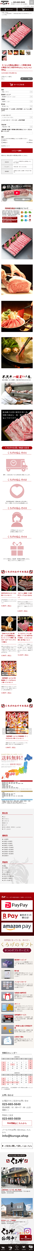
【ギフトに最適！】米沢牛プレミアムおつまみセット (25, 595)
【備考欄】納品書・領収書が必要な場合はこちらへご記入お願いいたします (16, 130)
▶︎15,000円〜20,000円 (8, 849)
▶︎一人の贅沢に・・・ (8, 872)
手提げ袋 (4, 124)
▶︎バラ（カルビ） (6, 829)
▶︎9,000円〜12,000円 (7, 845)
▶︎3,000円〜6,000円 (7, 841)
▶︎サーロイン (5, 819)
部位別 (6, 12)
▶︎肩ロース (5, 823)
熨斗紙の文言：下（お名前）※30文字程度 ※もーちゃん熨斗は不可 (16, 109)
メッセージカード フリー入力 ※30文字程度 (13, 120)
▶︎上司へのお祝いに (7, 880)
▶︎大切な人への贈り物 (8, 876)
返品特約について (5, 145)
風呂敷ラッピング (6, 94)
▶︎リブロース (5, 821)
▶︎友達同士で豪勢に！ (8, 878)
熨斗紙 (3, 104)
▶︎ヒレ (4, 816)
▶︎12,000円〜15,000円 (8, 847)
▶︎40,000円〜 (5, 855)
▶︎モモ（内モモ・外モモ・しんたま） (11, 827)
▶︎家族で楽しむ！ (6, 874)
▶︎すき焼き (5, 868)
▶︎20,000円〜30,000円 (8, 851)
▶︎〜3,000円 (5, 839)
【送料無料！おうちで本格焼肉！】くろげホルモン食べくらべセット (8, 680)
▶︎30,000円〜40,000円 (8, 853)
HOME (3, 12)
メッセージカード (6, 115)
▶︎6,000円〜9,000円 (7, 843)
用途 (3, 89)
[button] (30, 731)
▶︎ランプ (4, 825)
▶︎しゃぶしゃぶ (6, 870)
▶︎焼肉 (4, 866)
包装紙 (3, 99)
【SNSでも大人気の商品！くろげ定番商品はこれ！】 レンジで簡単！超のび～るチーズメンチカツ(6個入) (8, 638)
